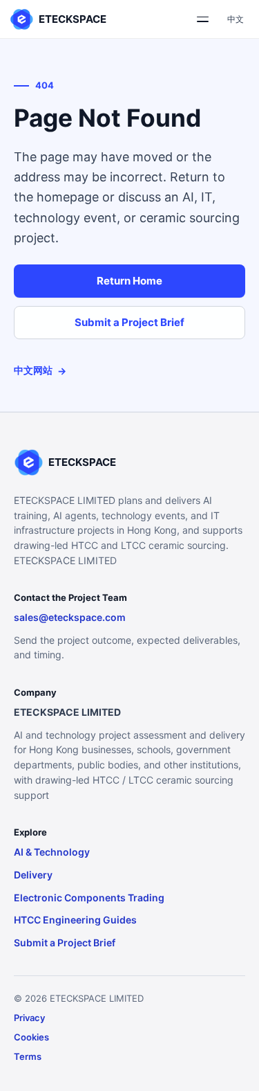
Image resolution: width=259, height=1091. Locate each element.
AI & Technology (52, 852)
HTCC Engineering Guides (75, 920)
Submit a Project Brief (129, 322)
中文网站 (40, 370)
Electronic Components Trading (89, 897)
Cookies (31, 1037)
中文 (235, 19)
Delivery (33, 875)
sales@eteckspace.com (70, 617)
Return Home (129, 280)
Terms (27, 1056)
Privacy (29, 1017)
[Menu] (202, 19)
